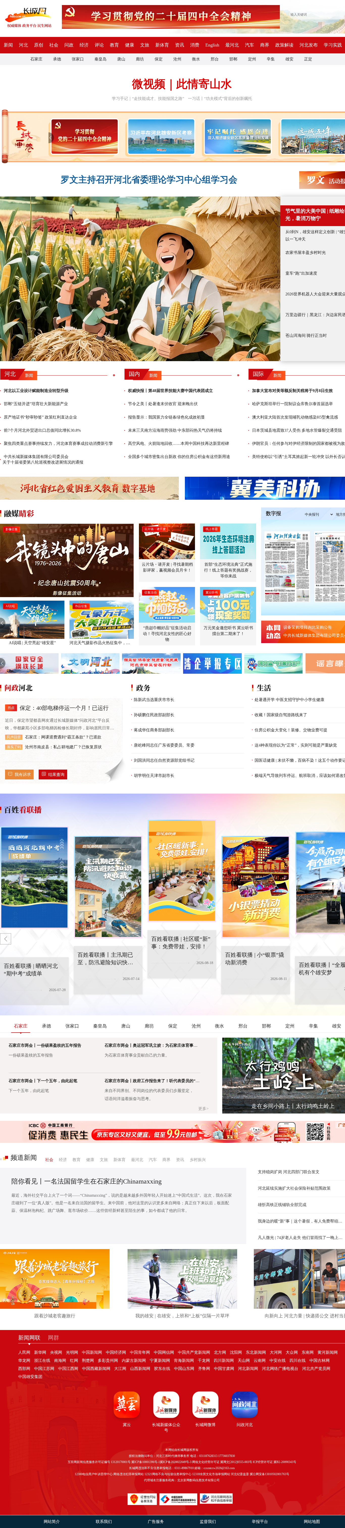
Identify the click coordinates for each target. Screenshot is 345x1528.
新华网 (40, 1352)
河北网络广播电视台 (280, 1368)
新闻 (8, 45)
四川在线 (297, 1360)
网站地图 (312, 1521)
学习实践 (333, 45)
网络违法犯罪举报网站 (128, 1474)
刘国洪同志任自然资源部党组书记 (164, 760)
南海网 (60, 1360)
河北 (23, 45)
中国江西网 (68, 1368)
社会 (53, 45)
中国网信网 (164, 1352)
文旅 (144, 45)
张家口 (78, 59)
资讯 (179, 45)
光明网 (72, 1352)
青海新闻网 (184, 1360)
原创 (38, 45)
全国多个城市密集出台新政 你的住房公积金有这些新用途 (179, 456)
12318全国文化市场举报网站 (211, 1474)
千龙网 (204, 1360)
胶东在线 (162, 1368)
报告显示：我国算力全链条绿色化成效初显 (166, 417)
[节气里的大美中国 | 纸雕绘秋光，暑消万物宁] (140, 279)
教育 (114, 45)
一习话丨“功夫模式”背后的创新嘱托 (220, 98)
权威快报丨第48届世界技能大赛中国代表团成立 (170, 390)
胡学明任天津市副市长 (154, 775)
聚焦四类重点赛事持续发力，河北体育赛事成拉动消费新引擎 (58, 443)
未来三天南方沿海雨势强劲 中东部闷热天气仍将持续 (175, 430)
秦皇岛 (100, 59)
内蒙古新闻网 (134, 1360)
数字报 (273, 513)
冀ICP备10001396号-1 (145, 1462)
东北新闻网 (256, 1352)
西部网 (24, 1368)
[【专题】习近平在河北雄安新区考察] (160, 136)
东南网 (308, 1352)
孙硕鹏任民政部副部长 (154, 715)
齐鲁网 (204, 1368)
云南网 (260, 1360)
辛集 (271, 59)
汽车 (249, 45)
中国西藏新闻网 (96, 1368)
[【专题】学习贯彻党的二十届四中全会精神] (83, 136)
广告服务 (156, 1521)
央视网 (56, 1352)
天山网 (244, 1360)
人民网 (24, 1352)
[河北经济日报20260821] (287, 566)
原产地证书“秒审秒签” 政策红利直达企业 (40, 417)
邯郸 (233, 59)
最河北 (232, 45)
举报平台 (260, 1521)
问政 (68, 45)
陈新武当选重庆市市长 (154, 699)
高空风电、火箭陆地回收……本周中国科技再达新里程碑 (178, 443)
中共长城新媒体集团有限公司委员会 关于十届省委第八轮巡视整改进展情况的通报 (43, 459)
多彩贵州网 (108, 1360)
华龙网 (24, 1360)
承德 (57, 59)
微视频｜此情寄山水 (182, 84)
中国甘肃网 (224, 1368)
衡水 (196, 59)
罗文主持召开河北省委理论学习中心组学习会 (149, 180)
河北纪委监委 (240, 1474)
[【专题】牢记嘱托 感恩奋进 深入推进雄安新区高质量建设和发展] (237, 136)
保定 (159, 59)
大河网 (276, 1352)
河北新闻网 (248, 1368)
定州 (252, 59)
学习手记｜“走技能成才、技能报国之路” (148, 98)
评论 (99, 45)
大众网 (292, 1352)
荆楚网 (88, 1360)
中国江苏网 (44, 1368)
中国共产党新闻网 (194, 1352)
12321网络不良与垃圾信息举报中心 (167, 1474)
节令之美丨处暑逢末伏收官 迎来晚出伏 (163, 404)
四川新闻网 (224, 1360)
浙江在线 (42, 1360)
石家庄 (36, 59)
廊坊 (140, 59)
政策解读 (284, 45)
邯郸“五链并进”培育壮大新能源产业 (36, 404)
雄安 (289, 59)
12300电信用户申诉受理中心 (94, 1474)
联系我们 (104, 1521)
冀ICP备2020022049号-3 (175, 1462)
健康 (129, 45)
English (212, 45)
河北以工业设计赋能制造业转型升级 (36, 390)
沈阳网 (236, 1352)
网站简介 (52, 1521)
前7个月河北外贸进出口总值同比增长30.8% (42, 430)
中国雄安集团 (30, 1376)
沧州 (177, 59)
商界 (264, 45)
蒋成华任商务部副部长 (154, 730)
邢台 (215, 59)
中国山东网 (184, 1368)
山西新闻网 (140, 1368)
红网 (74, 1360)
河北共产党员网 (316, 1368)
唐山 (121, 59)
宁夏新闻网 (160, 1360)
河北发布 (309, 45)
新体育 (162, 45)
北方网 (220, 1352)
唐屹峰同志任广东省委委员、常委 (164, 745)
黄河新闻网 (327, 1352)
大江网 (120, 1368)
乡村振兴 (198, 1160)
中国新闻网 (92, 1352)
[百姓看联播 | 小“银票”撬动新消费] (181, 871)
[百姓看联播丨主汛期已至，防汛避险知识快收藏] (34, 877)
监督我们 (208, 1521)
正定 (308, 59)
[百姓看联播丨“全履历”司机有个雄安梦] (255, 887)
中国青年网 (140, 1352)
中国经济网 (116, 1352)
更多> (203, 1108)
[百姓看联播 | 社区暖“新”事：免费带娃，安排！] (108, 887)
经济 (84, 45)
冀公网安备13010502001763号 (269, 1474)
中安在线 (277, 1360)
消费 (194, 45)
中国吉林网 (319, 1360)
